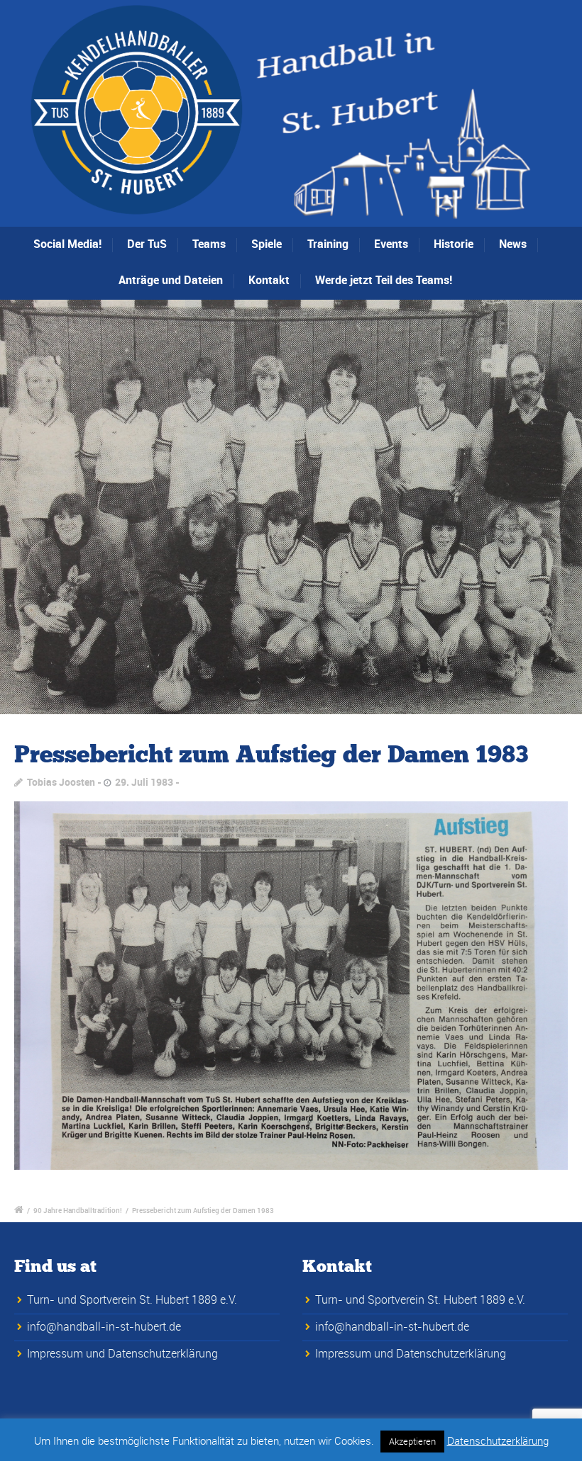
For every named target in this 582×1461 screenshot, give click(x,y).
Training (327, 244)
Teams (209, 244)
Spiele (266, 244)
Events (391, 244)
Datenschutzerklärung (498, 1440)
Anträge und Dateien (171, 280)
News (513, 244)
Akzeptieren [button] (412, 1441)
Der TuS (147, 244)
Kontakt (269, 280)
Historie (453, 244)
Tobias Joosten (61, 782)
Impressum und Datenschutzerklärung (122, 1353)
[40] (291, 507)
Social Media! (67, 244)
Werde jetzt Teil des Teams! (383, 280)
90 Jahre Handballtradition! (77, 1210)
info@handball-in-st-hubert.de (104, 1326)
